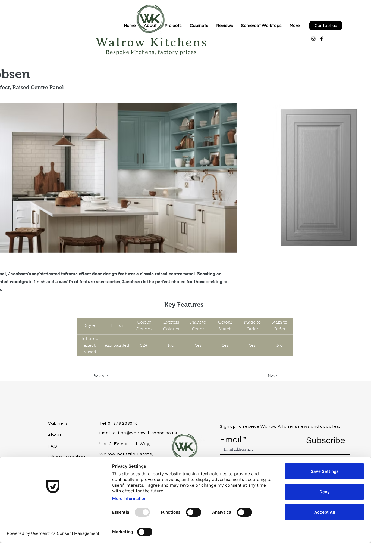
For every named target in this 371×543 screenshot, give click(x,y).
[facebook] (321, 38)
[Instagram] (313, 38)
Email (230, 440)
